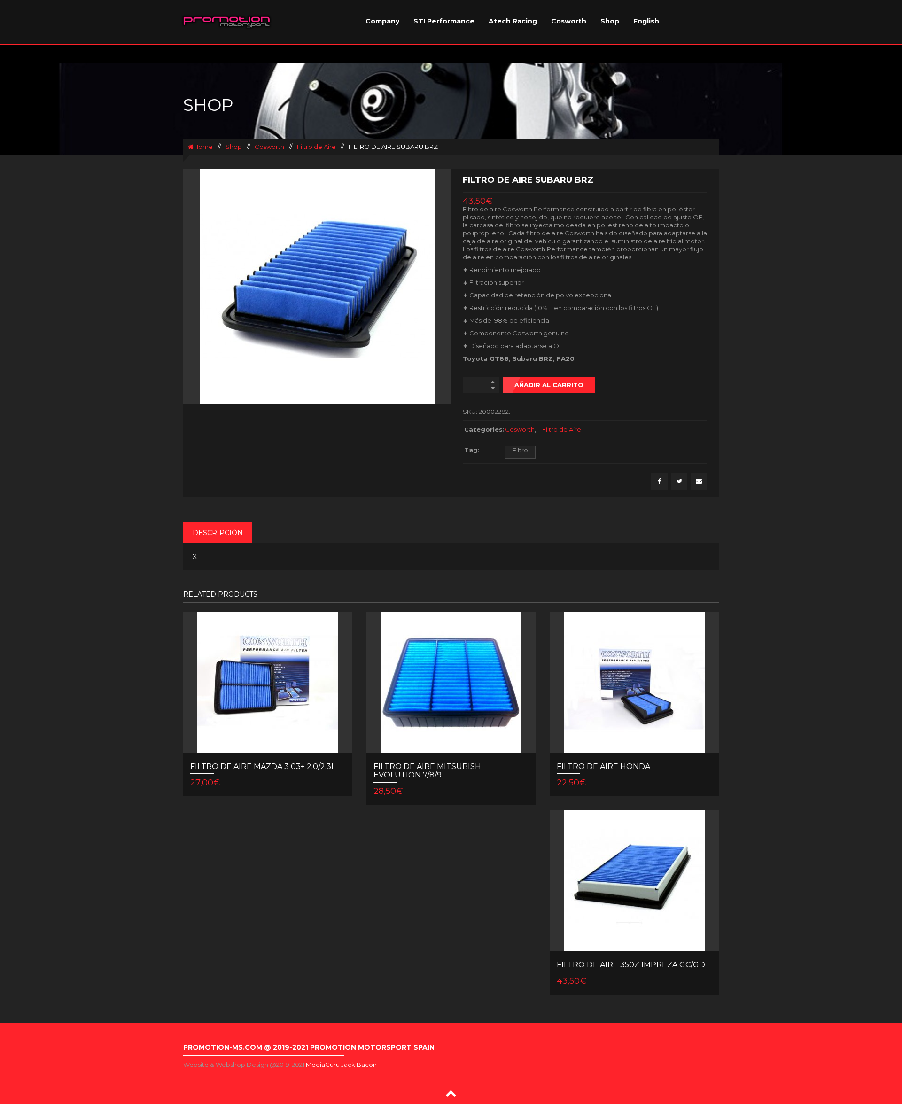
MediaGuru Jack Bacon (341, 1064)
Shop (609, 21)
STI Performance (443, 21)
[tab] (217, 532)
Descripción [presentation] (218, 533)
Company (382, 21)
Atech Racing (513, 21)
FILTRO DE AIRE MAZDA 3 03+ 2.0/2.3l (262, 766)
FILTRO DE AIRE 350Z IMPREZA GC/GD (631, 964)
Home (203, 146)
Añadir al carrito (548, 385)
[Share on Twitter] (679, 481)
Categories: (482, 429)
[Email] (699, 481)
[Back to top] (451, 1093)
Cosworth (568, 21)
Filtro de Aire (316, 146)
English (646, 21)
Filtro (520, 450)
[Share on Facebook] (659, 481)
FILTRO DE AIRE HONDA (603, 766)
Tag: (472, 449)
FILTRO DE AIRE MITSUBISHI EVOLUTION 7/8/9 (428, 770)
